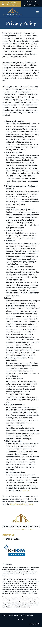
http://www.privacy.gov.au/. (21, 504)
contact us (25, 490)
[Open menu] (37, 12)
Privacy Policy (28, 615)
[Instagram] (23, 619)
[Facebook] (19, 619)
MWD (38, 624)
